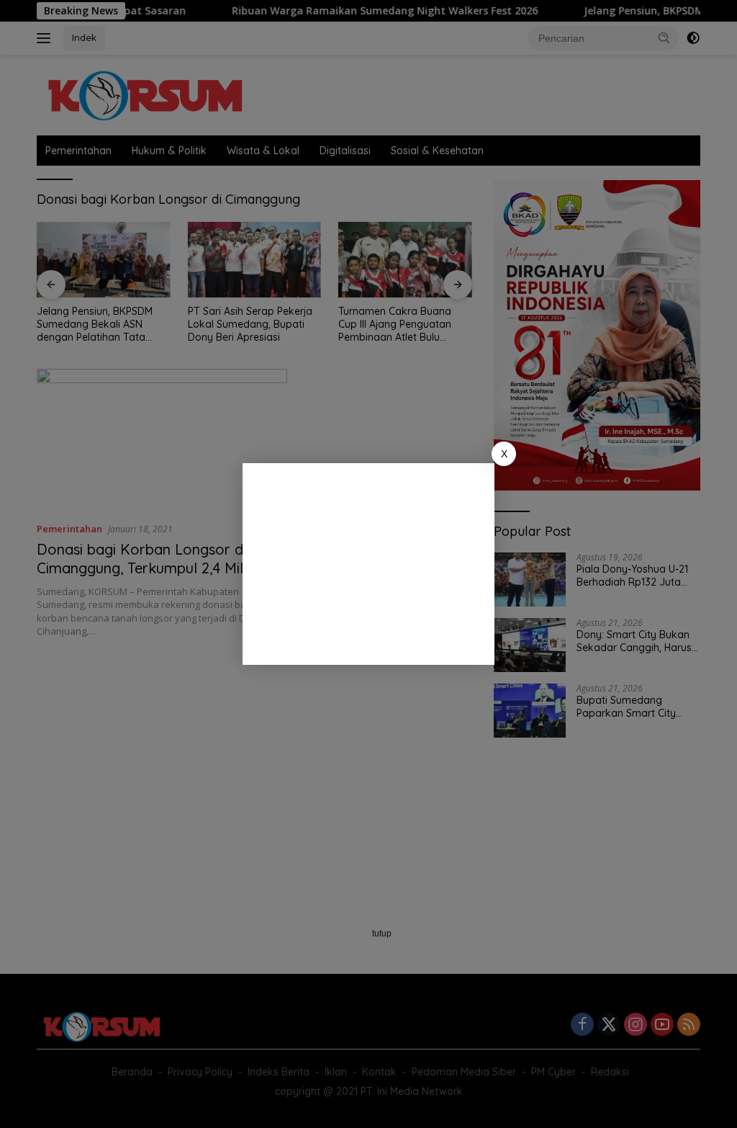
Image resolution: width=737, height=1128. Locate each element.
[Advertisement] (368, 564)
